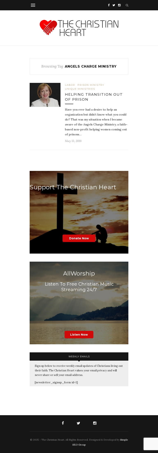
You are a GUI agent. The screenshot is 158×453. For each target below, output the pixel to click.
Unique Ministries (80, 88)
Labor (70, 84)
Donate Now (79, 238)
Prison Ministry (91, 84)
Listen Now (79, 334)
